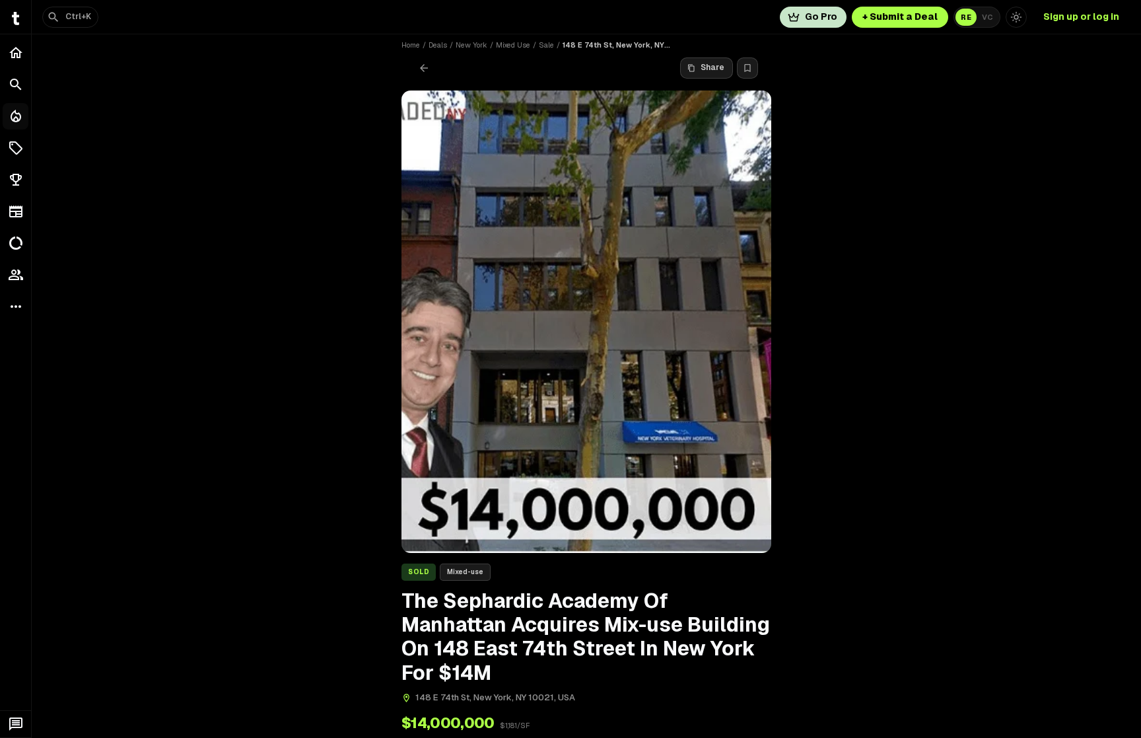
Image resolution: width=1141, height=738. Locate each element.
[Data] (15, 243)
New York (471, 45)
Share (712, 67)
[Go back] (424, 68)
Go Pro (821, 16)
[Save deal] (747, 68)
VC (987, 17)
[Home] (15, 53)
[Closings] (15, 116)
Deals (438, 45)
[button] (15, 148)
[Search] (15, 84)
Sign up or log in (1081, 16)
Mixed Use (513, 45)
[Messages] (15, 724)
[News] (15, 211)
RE (966, 17)
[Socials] (15, 275)
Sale (546, 45)
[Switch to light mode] (1016, 17)
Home (410, 45)
